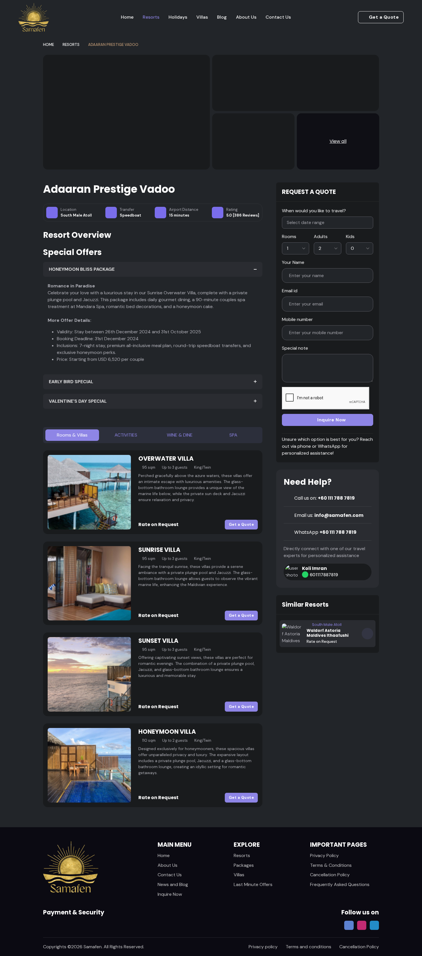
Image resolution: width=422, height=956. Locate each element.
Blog (222, 17)
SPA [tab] (233, 435)
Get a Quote (384, 17)
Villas (202, 17)
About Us (246, 17)
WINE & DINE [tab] (180, 435)
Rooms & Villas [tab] (72, 435)
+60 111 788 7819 (324, 498)
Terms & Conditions (331, 865)
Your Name (293, 262)
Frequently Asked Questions (339, 884)
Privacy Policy (324, 855)
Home (127, 17)
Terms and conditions (308, 947)
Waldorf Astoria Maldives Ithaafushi (328, 633)
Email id (289, 291)
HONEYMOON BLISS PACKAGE (82, 269)
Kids (350, 236)
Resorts (151, 17)
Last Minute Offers (253, 884)
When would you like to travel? (314, 211)
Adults (321, 236)
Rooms (289, 236)
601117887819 (324, 575)
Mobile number (297, 319)
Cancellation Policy (330, 875)
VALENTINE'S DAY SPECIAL (78, 401)
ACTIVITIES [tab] (126, 435)
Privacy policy (263, 947)
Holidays (178, 17)
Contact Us (278, 17)
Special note (295, 348)
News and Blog (173, 884)
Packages (244, 865)
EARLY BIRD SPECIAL (71, 382)
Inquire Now (331, 420)
